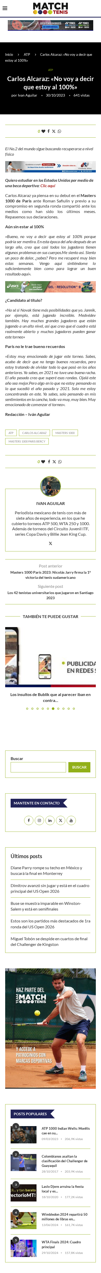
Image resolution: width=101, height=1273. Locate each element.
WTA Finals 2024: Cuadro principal (61, 1244)
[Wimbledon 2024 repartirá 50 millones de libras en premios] (24, 1220)
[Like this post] (43, 131)
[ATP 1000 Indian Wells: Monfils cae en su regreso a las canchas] (24, 1134)
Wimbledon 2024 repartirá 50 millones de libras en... (65, 1216)
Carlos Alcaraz (34, 432)
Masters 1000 (65, 432)
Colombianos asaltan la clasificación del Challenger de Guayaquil (65, 1161)
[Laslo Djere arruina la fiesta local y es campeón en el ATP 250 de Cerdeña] (24, 1192)
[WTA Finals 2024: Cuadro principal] (24, 1248)
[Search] (95, 9)
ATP (27, 54)
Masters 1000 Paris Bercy (27, 441)
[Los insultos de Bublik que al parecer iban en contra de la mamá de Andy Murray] (50, 657)
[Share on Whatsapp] (59, 131)
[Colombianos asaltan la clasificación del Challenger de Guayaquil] (24, 1162)
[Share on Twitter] (54, 131)
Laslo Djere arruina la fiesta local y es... (63, 1188)
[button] (9, 668)
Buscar (17, 758)
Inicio (9, 54)
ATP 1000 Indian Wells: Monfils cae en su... (66, 1130)
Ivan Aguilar (27, 95)
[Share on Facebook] (48, 131)
